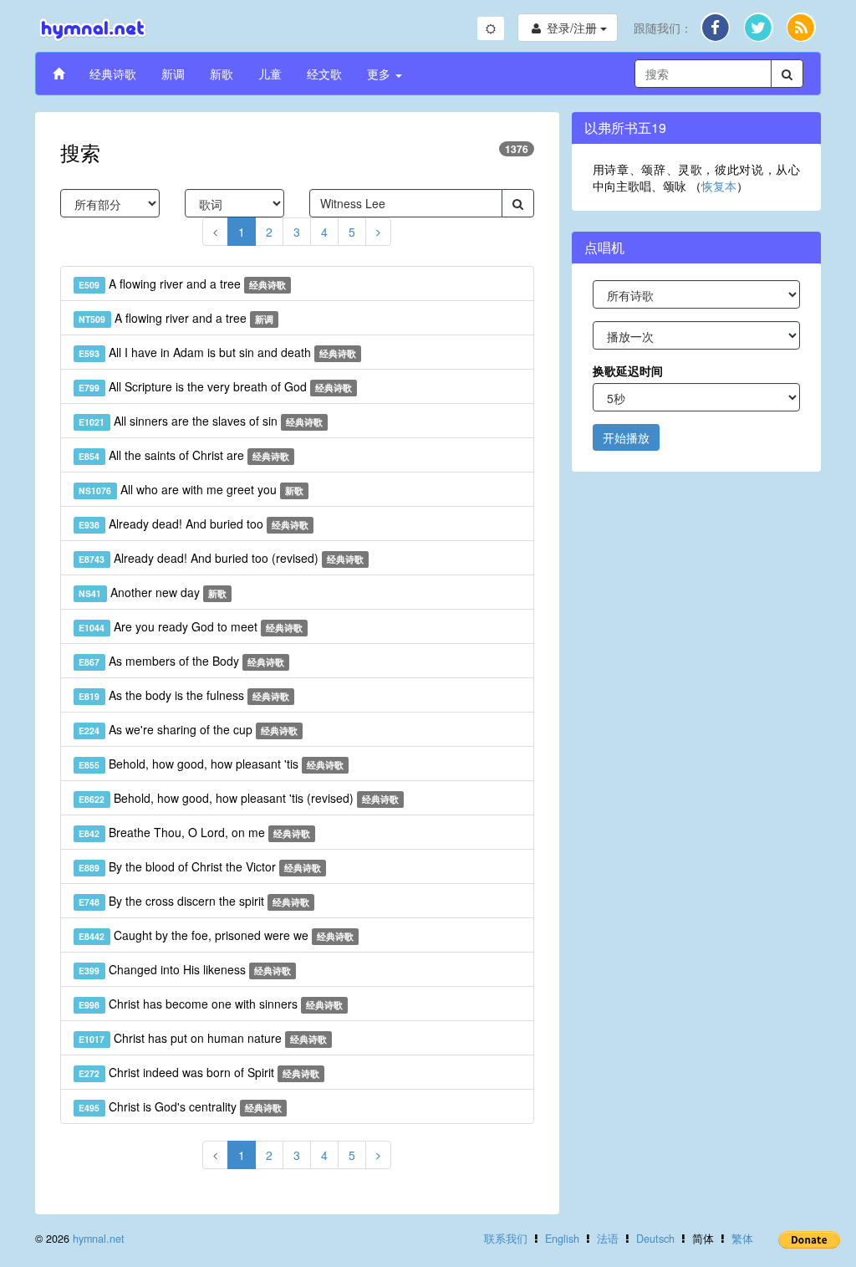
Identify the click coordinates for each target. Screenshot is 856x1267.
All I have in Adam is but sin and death (217, 352)
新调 (173, 73)
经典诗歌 (112, 73)
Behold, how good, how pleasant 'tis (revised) (239, 797)
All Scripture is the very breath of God (215, 386)
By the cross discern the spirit (194, 900)
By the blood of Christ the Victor (200, 866)
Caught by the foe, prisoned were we (216, 935)
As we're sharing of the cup (188, 729)
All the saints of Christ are (184, 455)
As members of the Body (181, 660)
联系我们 (505, 1238)
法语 (608, 1238)
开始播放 (626, 437)
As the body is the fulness (184, 695)
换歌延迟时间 (628, 370)
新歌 (221, 73)
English (562, 1238)
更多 (380, 73)
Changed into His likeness (185, 969)
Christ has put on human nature (203, 1037)
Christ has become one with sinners (211, 1003)
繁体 (742, 1238)
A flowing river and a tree (182, 283)
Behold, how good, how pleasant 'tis (211, 763)
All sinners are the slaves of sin (201, 420)
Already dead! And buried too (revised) (221, 557)
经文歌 (324, 73)
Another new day (153, 592)
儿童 (270, 73)
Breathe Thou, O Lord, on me (194, 832)
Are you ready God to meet (191, 626)
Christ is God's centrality (180, 1106)
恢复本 (718, 185)
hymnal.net (99, 1238)
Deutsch (655, 1238)
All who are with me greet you (191, 489)
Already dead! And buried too (193, 523)
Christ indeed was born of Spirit (199, 1072)
